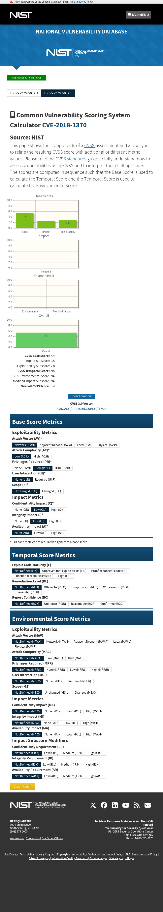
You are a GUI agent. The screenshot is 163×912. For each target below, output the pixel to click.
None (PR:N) (23, 468)
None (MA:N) (53, 734)
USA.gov (129, 858)
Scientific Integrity (39, 858)
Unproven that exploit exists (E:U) (64, 571)
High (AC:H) (41, 456)
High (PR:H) (62, 468)
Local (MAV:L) (122, 642)
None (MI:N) (51, 723)
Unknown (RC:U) (55, 604)
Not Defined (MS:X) (27, 693)
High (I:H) (55, 521)
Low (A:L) (40, 533)
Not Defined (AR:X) (27, 776)
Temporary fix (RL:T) (84, 587)
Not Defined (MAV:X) (28, 642)
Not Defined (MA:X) (27, 734)
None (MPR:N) (56, 670)
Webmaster (17, 838)
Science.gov (116, 858)
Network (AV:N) (25, 445)
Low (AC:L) (22, 456)
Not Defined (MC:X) (27, 711)
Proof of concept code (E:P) (109, 571)
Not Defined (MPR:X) (28, 670)
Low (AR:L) (51, 776)
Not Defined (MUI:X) (28, 681)
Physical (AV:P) (107, 445)
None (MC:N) (53, 711)
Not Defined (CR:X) (27, 753)
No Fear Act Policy (112, 854)
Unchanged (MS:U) (57, 693)
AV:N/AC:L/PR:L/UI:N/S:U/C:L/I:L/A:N (82, 409)
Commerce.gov (98, 858)
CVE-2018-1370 (64, 125)
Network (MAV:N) (57, 642)
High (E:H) (64, 576)
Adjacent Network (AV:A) (56, 445)
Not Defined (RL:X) (27, 587)
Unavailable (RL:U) (27, 592)
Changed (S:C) (51, 491)
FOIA (127, 854)
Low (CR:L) (51, 753)
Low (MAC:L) (55, 658)
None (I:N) (21, 521)
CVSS (89, 145)
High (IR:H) (92, 765)
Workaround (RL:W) (116, 587)
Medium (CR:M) (73, 753)
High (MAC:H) (76, 658)
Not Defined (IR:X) (26, 765)
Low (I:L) (38, 521)
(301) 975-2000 (18, 831)
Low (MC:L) (73, 711)
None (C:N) (22, 510)
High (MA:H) (94, 734)
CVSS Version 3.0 (24, 92)
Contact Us (33, 838)
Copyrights (63, 854)
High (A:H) (58, 533)
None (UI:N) (22, 480)
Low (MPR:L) (78, 670)
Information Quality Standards (69, 858)
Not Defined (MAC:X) (28, 658)
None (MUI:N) (54, 681)
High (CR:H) (96, 753)
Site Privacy (11, 854)
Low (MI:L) (71, 723)
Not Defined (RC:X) (27, 604)
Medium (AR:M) (73, 776)
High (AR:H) (96, 776)
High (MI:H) (90, 723)
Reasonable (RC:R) (83, 604)
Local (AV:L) (84, 445)
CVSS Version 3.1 (58, 92)
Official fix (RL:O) (55, 587)
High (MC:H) (94, 711)
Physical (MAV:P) (25, 647)
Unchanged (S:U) (26, 491)
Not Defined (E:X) (26, 571)
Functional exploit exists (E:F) (34, 576)
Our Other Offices (52, 838)
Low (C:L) (40, 510)
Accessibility (27, 854)
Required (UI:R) (45, 480)
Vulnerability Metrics (26, 78)
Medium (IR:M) (71, 765)
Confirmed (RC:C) (111, 604)
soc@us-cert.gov (142, 835)
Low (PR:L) (43, 468)
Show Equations (81, 396)
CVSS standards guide (77, 159)
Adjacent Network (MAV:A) (91, 642)
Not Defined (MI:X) (27, 723)
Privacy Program (45, 854)
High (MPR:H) (100, 670)
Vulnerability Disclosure (86, 854)
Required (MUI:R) (79, 681)
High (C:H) (58, 510)
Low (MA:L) (73, 734)
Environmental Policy (144, 854)
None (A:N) (22, 533)
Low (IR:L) (49, 765)
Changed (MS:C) (85, 693)
